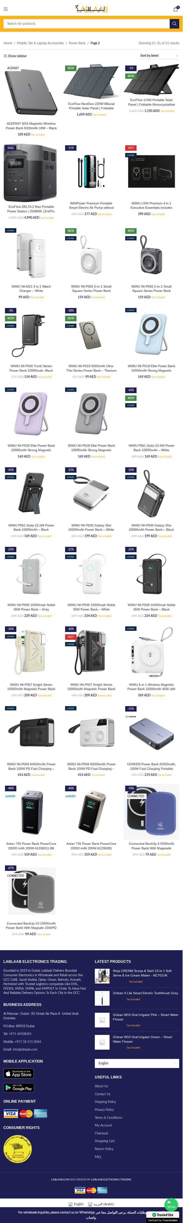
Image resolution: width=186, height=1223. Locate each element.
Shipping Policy (105, 1102)
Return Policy (104, 1149)
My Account (103, 1125)
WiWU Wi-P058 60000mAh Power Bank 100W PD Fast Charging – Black (31, 768)
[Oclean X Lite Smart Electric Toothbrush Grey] (102, 998)
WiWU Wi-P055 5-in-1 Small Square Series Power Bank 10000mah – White (91, 291)
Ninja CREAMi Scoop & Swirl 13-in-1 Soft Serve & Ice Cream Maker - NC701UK (142, 973)
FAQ (98, 1157)
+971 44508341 (20, 1034)
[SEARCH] (174, 24)
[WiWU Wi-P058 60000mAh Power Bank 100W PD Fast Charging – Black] (31, 732)
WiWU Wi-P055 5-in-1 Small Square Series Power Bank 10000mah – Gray (151, 291)
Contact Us (102, 1094)
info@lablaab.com (25, 1049)
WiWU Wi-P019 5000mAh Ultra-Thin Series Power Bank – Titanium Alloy (91, 370)
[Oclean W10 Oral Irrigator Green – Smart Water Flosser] (102, 1042)
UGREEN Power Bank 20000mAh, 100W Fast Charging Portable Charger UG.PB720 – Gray (151, 768)
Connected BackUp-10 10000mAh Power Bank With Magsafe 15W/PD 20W (31, 928)
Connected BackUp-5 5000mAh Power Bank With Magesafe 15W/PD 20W (151, 848)
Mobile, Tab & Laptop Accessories (40, 43)
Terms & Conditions (108, 1117)
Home (7, 43)
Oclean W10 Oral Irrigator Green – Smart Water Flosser (142, 1039)
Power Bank (77, 43)
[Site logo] (91, 9)
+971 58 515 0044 (28, 1042)
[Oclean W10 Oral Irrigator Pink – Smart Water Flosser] (102, 1020)
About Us (101, 1086)
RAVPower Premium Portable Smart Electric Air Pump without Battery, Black (91, 207)
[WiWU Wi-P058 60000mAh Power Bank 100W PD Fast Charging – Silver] (91, 732)
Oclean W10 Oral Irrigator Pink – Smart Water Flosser (146, 1017)
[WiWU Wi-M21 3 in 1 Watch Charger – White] (31, 254)
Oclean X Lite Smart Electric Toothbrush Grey (145, 993)
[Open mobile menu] (5, 9)
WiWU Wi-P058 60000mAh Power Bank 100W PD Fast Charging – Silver (91, 768)
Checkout (101, 1133)
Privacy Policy (104, 1110)
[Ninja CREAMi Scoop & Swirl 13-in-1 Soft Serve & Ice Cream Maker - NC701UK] (102, 976)
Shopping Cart (105, 1141)
